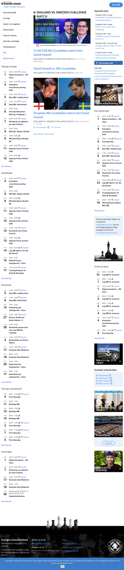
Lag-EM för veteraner (110, 274)
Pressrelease (41, 127)
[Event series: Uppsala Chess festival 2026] (19, 155)
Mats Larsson (103, 383)
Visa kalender (6, 166)
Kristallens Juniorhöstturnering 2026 (17, 87)
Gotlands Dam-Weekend (19, 350)
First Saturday (15, 397)
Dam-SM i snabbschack (18, 97)
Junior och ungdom (11, 24)
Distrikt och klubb (11, 41)
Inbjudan (23, 72)
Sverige (6, 18)
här (6, 555)
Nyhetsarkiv (8, 58)
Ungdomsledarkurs (17, 496)
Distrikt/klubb (108, 71)
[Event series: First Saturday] (19, 394)
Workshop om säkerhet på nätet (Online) (18, 471)
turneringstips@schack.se (107, 232)
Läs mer (108, 443)
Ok (63, 567)
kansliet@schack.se (42, 543)
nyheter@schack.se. (104, 224)
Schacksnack (103, 378)
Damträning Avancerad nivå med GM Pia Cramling (18, 330)
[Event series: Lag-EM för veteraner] (112, 272)
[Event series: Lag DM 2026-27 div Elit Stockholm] (19, 248)
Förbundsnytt (9, 47)
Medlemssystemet (70, 543)
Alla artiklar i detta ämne (44, 134)
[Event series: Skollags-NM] (19, 408)
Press (64, 540)
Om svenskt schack (70, 551)
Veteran (105, 79)
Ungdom (111, 73)
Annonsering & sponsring (72, 547)
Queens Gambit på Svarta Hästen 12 (16, 318)
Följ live (57, 127)
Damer (97, 79)
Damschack (8, 29)
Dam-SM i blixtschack (18, 104)
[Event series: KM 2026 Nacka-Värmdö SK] (19, 136)
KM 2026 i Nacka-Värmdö (19, 131)
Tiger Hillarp (103, 381)
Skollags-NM (14, 404)
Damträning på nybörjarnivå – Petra (17, 261)
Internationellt (9, 12)
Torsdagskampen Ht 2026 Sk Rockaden (17, 271)
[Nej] (121, 564)
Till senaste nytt (105, 63)
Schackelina (103, 375)
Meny (114, 5)
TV (4, 52)
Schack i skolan (10, 35)
